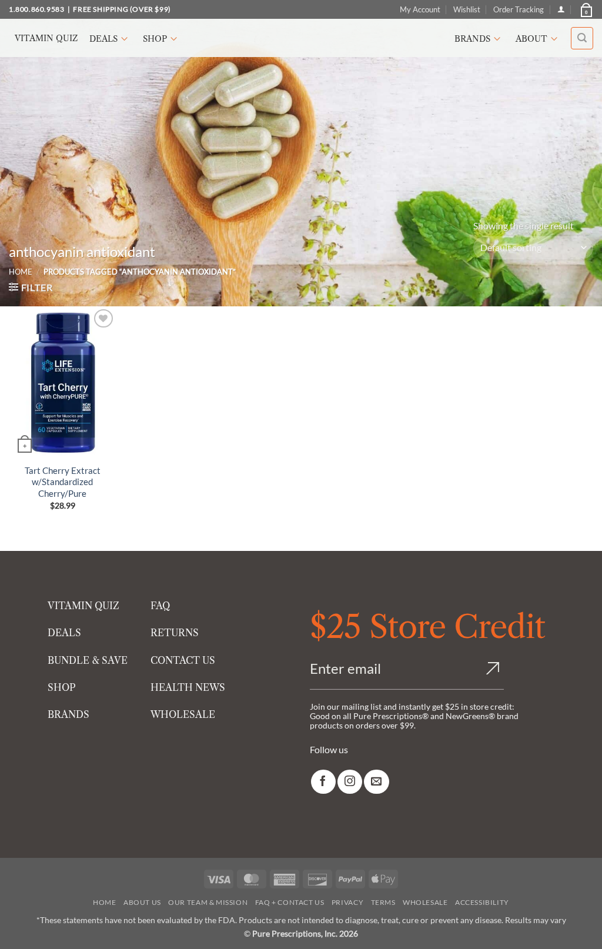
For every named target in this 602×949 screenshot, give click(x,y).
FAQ (160, 605)
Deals (103, 39)
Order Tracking (518, 9)
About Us (142, 902)
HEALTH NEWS (187, 687)
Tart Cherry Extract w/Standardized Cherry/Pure (63, 482)
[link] (323, 782)
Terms (383, 902)
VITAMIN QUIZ (83, 605)
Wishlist (466, 9)
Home (20, 271)
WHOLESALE (182, 714)
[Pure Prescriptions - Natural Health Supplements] (301, 38)
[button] (585, 9)
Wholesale (425, 902)
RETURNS (174, 633)
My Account (420, 9)
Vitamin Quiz (46, 38)
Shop (155, 39)
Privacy (347, 902)
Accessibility (482, 902)
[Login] (561, 9)
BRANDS (68, 714)
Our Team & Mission (208, 902)
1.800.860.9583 (36, 9)
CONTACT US (182, 660)
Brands (472, 39)
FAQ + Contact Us (290, 902)
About (531, 39)
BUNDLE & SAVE (88, 660)
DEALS (64, 633)
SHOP (62, 687)
